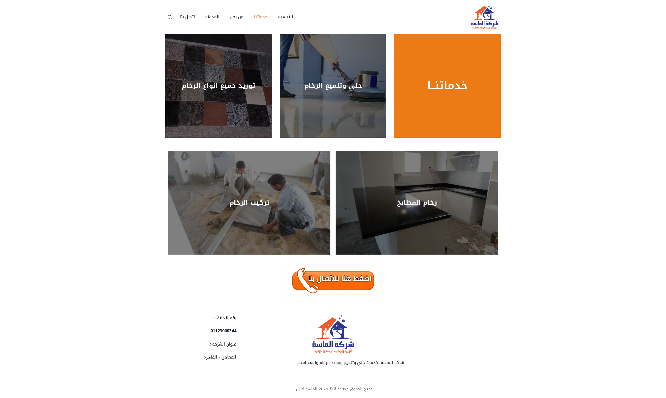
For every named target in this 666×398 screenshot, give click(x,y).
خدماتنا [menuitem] (261, 17)
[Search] (170, 17)
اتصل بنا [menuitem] (187, 17)
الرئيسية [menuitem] (286, 17)
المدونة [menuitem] (212, 17)
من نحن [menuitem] (237, 17)
